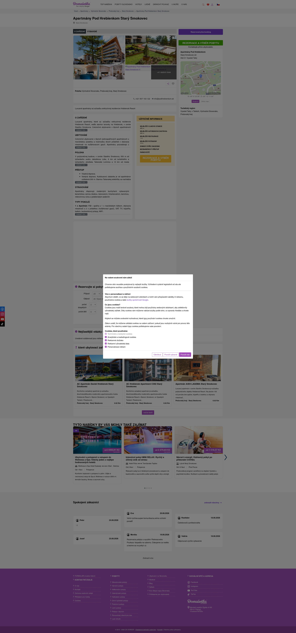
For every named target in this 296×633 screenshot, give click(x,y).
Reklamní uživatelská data (118, 343)
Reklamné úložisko (115, 340)
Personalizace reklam (116, 346)
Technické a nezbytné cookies (120, 334)
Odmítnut (157, 354)
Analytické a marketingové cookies (122, 337)
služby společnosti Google (137, 300)
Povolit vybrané (170, 354)
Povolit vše (185, 354)
